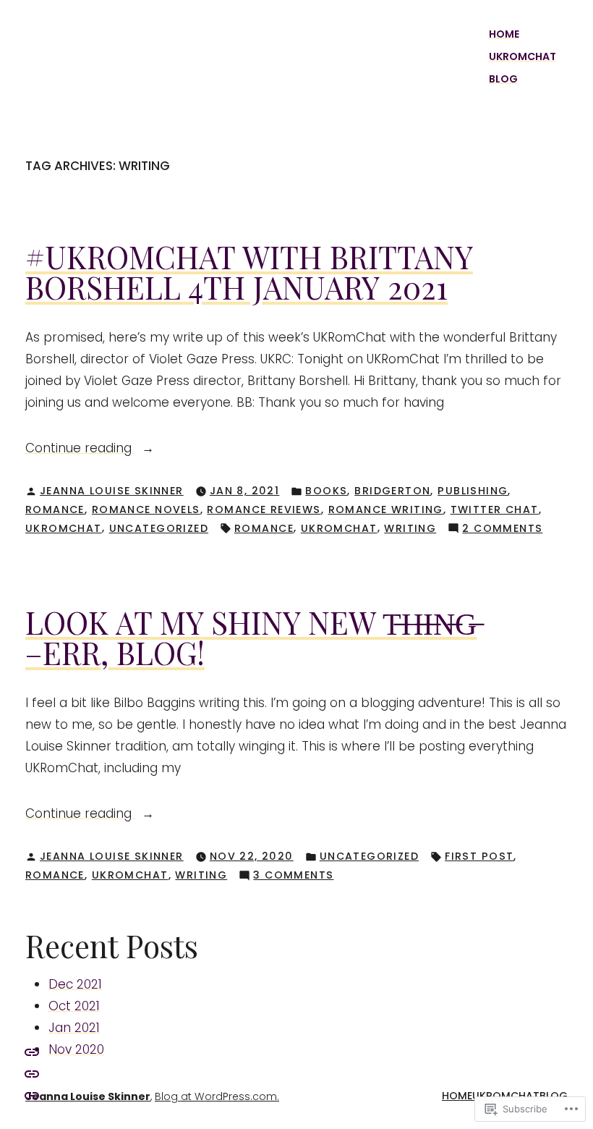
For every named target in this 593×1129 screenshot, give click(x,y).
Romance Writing (385, 509)
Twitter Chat (495, 509)
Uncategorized (158, 528)
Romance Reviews (263, 509)
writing (410, 528)
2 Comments (502, 529)
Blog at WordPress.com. (217, 1096)
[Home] (31, 1095)
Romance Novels (146, 509)
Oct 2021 (74, 1006)
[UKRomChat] (31, 1073)
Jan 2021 (74, 1027)
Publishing (473, 490)
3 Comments (293, 875)
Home (504, 34)
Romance (55, 509)
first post (479, 856)
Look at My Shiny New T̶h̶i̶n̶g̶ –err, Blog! (251, 637)
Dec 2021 (75, 984)
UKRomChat (522, 56)
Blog (503, 79)
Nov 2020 (76, 1049)
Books (326, 490)
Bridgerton (392, 490)
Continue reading (80, 449)
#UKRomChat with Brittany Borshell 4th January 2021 (249, 272)
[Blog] (31, 1051)
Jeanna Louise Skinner (112, 490)
